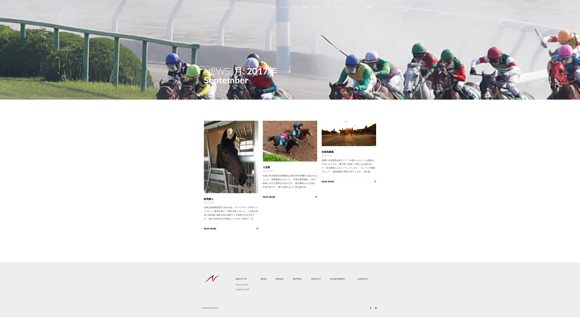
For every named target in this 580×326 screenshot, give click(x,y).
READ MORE (210, 228)
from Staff (209, 202)
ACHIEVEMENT (337, 278)
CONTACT (363, 278)
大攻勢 (266, 167)
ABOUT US (241, 278)
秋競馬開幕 (328, 151)
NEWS (264, 278)
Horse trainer (242, 284)
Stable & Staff (242, 289)
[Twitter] (375, 308)
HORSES (279, 278)
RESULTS (316, 278)
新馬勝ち (209, 199)
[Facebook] (371, 308)
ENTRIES (297, 278)
